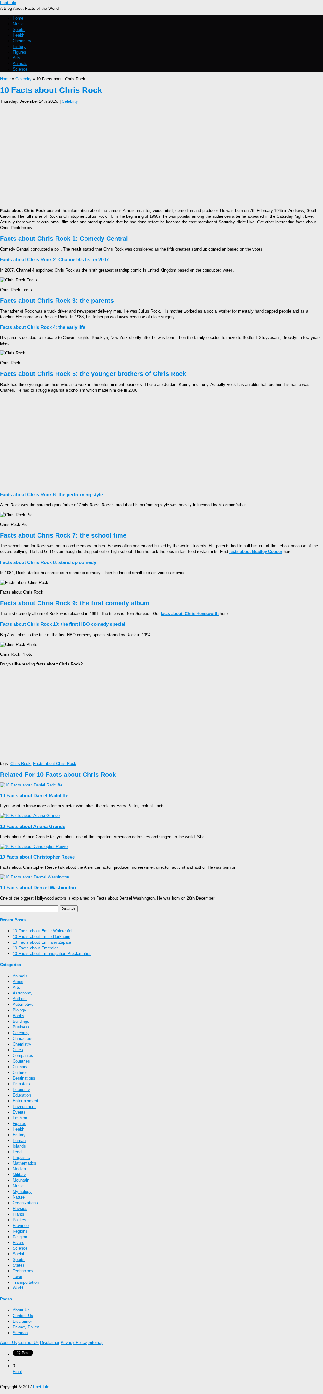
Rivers (18, 1242)
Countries (21, 1061)
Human (19, 1140)
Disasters (21, 1083)
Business (21, 1027)
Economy (21, 1089)
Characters (22, 1038)
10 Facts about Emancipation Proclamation (52, 953)
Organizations (25, 1203)
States (19, 1265)
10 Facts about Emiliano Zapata (42, 942)
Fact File (8, 2)
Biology (19, 1010)
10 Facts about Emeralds (36, 948)
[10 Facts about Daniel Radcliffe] (31, 785)
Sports (19, 29)
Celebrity (23, 79)
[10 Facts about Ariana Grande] (30, 815)
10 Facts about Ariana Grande (32, 826)
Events (19, 1112)
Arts (16, 57)
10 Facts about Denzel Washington (38, 887)
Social (18, 1254)
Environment (24, 1106)
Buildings (21, 1021)
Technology (23, 1271)
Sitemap (20, 1332)
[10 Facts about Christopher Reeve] (34, 846)
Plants (18, 1214)
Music (18, 23)
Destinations (24, 1078)
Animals (20, 63)
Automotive (23, 1004)
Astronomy (22, 993)
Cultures (20, 1072)
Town (17, 1276)
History (19, 46)
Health (18, 35)
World (18, 1288)
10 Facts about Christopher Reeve (37, 857)
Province (21, 1225)
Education (22, 1095)
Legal (17, 1151)
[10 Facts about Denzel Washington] (34, 877)
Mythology (22, 1191)
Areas (18, 981)
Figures (19, 52)
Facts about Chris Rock (54, 763)
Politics (19, 1220)
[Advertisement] (161, 154)
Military (19, 1174)
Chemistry (22, 40)
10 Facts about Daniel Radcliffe (34, 795)
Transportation (26, 1282)
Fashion (20, 1117)
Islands (19, 1146)
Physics (20, 1208)
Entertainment (25, 1100)
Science (20, 69)
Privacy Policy (26, 1327)
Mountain (21, 1180)
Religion (20, 1237)
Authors (20, 998)
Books (18, 1015)
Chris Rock (20, 763)
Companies (23, 1055)
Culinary (20, 1066)
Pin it (17, 1371)
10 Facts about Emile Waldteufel (42, 931)
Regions (20, 1231)
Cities (18, 1049)
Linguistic (21, 1157)
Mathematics (24, 1163)
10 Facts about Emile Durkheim (41, 936)
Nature (19, 1197)
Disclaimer (22, 1321)
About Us (21, 1310)
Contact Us (23, 1315)
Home (18, 18)
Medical (20, 1168)
